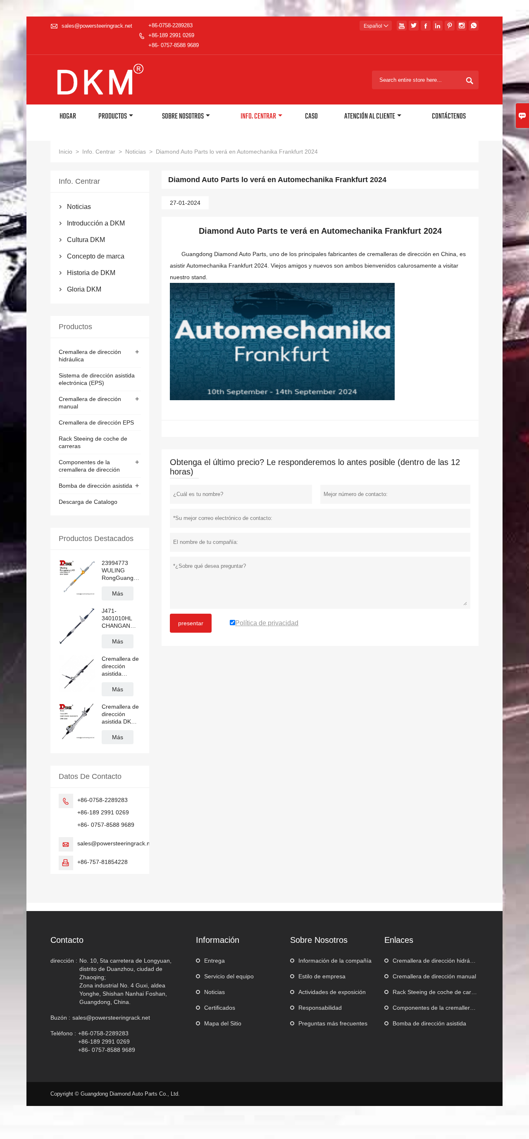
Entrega (214, 960)
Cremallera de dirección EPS (96, 422)
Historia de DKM (91, 272)
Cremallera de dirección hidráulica (437, 960)
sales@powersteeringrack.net (97, 26)
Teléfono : (63, 1033)
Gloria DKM (84, 289)
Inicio (65, 151)
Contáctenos (449, 116)
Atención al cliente (369, 116)
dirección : (63, 960)
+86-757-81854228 (102, 862)
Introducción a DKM (96, 223)
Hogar (68, 116)
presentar (190, 623)
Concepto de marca (95, 256)
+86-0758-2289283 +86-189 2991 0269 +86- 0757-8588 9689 (173, 35)
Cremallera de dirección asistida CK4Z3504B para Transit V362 (120, 666)
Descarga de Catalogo (88, 501)
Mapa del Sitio (222, 1023)
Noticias (135, 151)
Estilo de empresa (322, 976)
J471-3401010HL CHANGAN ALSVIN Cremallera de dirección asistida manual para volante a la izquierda (120, 618)
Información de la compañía (335, 960)
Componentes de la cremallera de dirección (450, 1007)
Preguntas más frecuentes (332, 1023)
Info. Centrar (258, 116)
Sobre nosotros (183, 116)
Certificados (219, 1007)
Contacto (66, 939)
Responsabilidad (320, 1007)
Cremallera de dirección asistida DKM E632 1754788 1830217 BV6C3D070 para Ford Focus (121, 714)
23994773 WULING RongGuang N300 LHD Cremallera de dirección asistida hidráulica (120, 570)
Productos (112, 116)
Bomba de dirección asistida (95, 485)
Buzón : (60, 1017)
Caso (311, 116)
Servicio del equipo (229, 976)
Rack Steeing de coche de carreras (439, 992)
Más (117, 593)
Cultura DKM (86, 239)
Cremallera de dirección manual (434, 976)
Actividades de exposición (332, 992)
